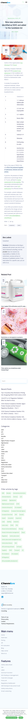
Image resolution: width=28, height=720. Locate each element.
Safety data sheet (6, 465)
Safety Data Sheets (7, 543)
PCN (2, 456)
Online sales (4, 452)
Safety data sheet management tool (11, 539)
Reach (23, 532)
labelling (9, 522)
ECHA (2, 445)
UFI (19, 18)
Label (2, 449)
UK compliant (15, 554)
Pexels (15, 65)
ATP (2, 434)
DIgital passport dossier (8, 504)
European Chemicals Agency (18, 511)
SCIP (2, 469)
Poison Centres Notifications (9, 529)
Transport (4, 475)
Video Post (4, 480)
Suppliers (4, 550)
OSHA (2, 454)
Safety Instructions (6, 688)
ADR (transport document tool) (10, 686)
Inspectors (18, 518)
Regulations (4, 462)
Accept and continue (11, 717)
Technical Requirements (7, 624)
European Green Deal (7, 514)
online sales (5, 525)
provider (5, 252)
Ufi (22, 550)
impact (4, 518)
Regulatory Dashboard (8, 683)
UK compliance (5, 554)
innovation (10, 518)
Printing (21, 529)
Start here (4, 637)
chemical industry (6, 497)
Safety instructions (6, 467)
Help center (4, 651)
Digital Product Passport (8, 441)
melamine (11, 225)
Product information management (10, 532)
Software (19, 547)
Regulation (4, 536)
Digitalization (11, 18)
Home (3, 635)
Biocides (3, 436)
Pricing (3, 640)
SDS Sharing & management (9, 675)
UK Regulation (5, 557)
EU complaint (18, 507)
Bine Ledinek (15, 32)
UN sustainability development (10, 561)
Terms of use (4, 617)
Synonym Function (6, 672)
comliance (4, 500)
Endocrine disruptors (7, 507)
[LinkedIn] (2, 597)
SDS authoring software (8, 547)
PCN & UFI (4, 680)
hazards (21, 514)
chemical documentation (19, 493)
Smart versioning (6, 691)
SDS (16, 543)
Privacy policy (5, 619)
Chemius (15, 497)
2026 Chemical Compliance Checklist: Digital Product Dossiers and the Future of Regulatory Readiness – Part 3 (13, 406)
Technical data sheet (7, 473)
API (2, 432)
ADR (2, 430)
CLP (2, 439)
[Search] (24, 381)
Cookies (3, 621)
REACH (3, 460)
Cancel (21, 717)
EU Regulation (5, 511)
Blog (2, 648)
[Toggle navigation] (26, 2)
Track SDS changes (7, 678)
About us (4, 653)
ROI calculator (5, 645)
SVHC (16, 18)
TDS (2, 667)
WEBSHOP (4, 482)
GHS (2, 447)
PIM (2, 458)
